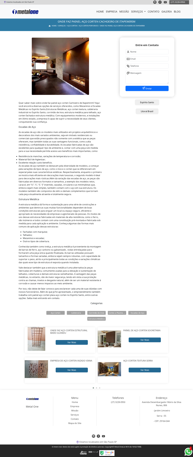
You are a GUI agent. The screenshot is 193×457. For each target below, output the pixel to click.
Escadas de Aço (137, 313)
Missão (124, 11)
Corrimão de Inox (96, 313)
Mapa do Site (74, 423)
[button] (93, 388)
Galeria (166, 11)
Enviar (148, 88)
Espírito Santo (147, 102)
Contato (153, 11)
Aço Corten (55, 313)
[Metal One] (25, 12)
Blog (177, 11)
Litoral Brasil (147, 111)
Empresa (111, 11)
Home (100, 11)
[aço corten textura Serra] (109, 369)
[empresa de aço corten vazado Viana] (36, 369)
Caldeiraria (76, 313)
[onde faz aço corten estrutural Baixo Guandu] (36, 339)
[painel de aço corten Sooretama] (109, 339)
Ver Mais (71, 342)
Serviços (137, 11)
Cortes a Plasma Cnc (117, 313)
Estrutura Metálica (96, 319)
